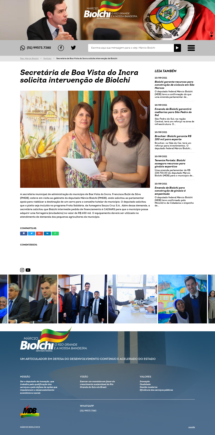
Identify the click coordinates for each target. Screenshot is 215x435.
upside (191, 427)
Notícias (47, 59)
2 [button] (211, 36)
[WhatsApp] (55, 233)
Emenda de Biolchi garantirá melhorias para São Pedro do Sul (173, 112)
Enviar (177, 48)
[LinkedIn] (47, 233)
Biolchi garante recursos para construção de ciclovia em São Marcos (174, 85)
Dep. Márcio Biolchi (29, 59)
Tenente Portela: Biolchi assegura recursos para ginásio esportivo (170, 163)
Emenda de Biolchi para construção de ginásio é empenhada (170, 191)
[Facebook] (61, 48)
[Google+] (39, 233)
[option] (107, 20)
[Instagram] (22, 270)
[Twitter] (73, 48)
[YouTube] (28, 270)
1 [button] (211, 33)
